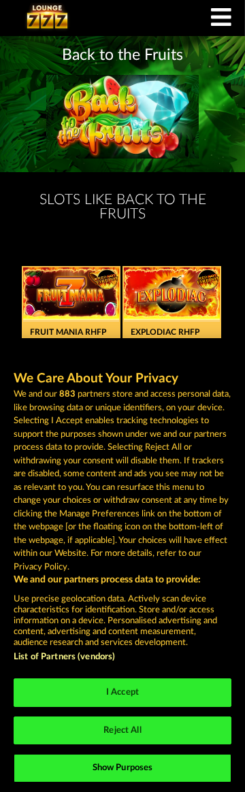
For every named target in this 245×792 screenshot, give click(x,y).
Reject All (122, 730)
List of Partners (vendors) (64, 657)
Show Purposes (123, 767)
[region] (122, 565)
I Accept (122, 692)
